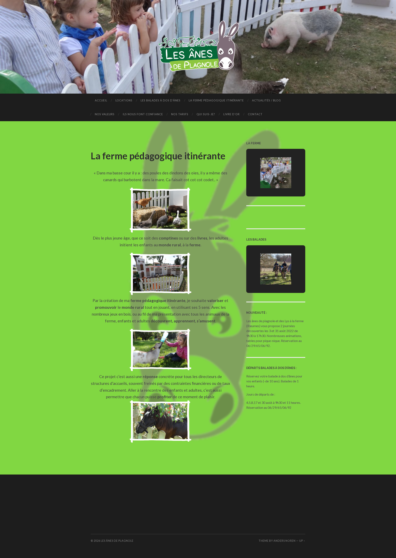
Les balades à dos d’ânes (160, 100)
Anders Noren (284, 540)
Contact (255, 114)
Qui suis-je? (206, 114)
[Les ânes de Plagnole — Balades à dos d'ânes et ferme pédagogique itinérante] (198, 46)
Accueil (101, 100)
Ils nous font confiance (143, 114)
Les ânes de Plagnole (117, 540)
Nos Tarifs (179, 114)
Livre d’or (231, 114)
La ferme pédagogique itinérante (216, 100)
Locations (124, 100)
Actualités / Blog (266, 100)
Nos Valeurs (104, 114)
